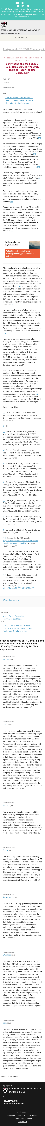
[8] (20, 286)
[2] (39, 138)
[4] (38, 167)
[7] (12, 230)
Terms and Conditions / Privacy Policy (22, 1115)
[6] (11, 201)
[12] (40, 393)
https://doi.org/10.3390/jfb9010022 (18, 588)
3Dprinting (7, 600)
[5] (39, 178)
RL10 (7, 79)
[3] (34, 154)
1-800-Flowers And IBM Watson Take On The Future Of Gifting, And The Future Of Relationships (20, 100)
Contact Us (22, 1121)
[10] (4, 333)
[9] (13, 304)
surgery (16, 600)
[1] (11, 125)
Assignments (22, 37)
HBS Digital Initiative (11, 9)
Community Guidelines (22, 1118)
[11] (37, 394)
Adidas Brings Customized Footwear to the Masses (14, 617)
